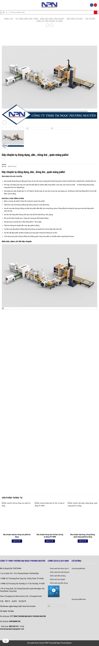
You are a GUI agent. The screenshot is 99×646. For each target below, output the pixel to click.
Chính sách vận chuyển (57, 579)
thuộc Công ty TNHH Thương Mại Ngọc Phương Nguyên (53, 643)
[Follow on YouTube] (95, 5)
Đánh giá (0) (12, 166)
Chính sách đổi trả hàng (58, 576)
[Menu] (3, 5)
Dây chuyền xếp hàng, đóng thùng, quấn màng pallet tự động (82, 536)
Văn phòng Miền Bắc (78, 568)
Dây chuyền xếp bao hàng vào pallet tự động (17, 536)
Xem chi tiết (17, 541)
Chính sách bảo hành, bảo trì (59, 568)
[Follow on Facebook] (91, 5)
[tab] (4, 166)
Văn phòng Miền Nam (79, 599)
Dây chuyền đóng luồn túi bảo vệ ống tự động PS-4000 (50, 536)
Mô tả (4, 166)
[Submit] (95, 12)
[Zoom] (5, 122)
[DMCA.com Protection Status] (54, 591)
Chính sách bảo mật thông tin (59, 572)
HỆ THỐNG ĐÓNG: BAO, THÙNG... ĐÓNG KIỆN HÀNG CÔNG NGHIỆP (40, 19)
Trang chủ (8, 19)
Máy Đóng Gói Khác (75, 19)
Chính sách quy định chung (59, 583)
